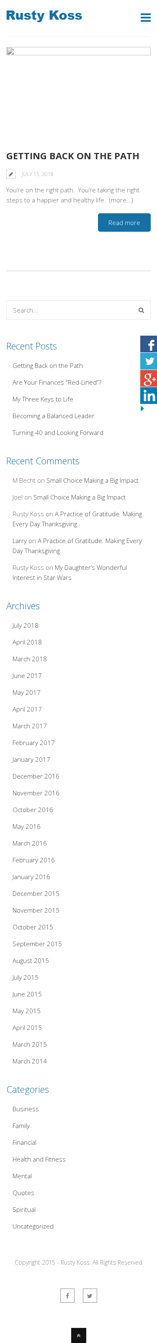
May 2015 (27, 1011)
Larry (20, 540)
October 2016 (33, 809)
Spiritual (24, 1209)
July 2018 (26, 625)
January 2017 (31, 759)
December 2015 (36, 893)
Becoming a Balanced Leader (54, 415)
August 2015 (31, 960)
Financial (24, 1142)
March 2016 (30, 843)
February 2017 (34, 742)
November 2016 (36, 793)
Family (21, 1125)
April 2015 (27, 1027)
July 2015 (26, 977)
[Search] (141, 310)
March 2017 (30, 726)
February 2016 (34, 860)
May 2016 (27, 826)
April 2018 (27, 642)
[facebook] (67, 1296)
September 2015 (37, 943)
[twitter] (90, 1296)
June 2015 (27, 994)
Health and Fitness (39, 1159)
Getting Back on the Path (72, 155)
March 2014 (30, 1061)
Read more (124, 222)
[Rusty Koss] (44, 17)
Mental (22, 1176)
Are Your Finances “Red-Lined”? (57, 382)
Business (26, 1109)
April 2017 (27, 709)
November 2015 (36, 910)
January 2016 (31, 876)
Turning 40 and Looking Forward (58, 432)
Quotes (23, 1192)
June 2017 (27, 675)
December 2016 (36, 776)
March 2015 (30, 1044)
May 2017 (27, 692)
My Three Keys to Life (43, 399)
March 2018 (30, 659)
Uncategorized (33, 1226)
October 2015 (33, 927)
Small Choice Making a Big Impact (92, 480)
